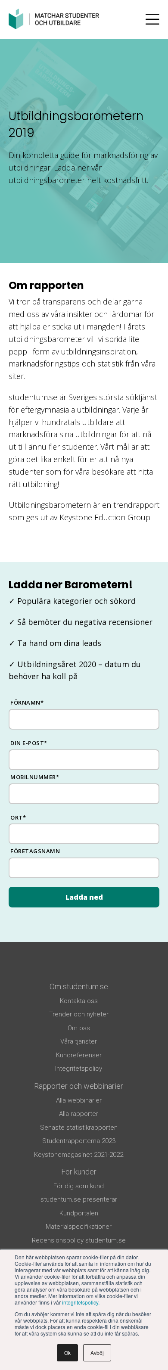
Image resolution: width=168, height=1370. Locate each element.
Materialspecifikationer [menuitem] (79, 1226)
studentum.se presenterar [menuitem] (78, 1199)
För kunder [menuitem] (78, 1171)
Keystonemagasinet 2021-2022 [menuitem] (78, 1155)
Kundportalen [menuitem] (78, 1213)
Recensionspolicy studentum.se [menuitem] (79, 1240)
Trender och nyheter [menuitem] (79, 1014)
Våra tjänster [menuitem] (78, 1041)
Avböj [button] (97, 1352)
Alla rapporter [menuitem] (78, 1114)
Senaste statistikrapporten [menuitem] (79, 1127)
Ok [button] (67, 1352)
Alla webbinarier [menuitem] (79, 1100)
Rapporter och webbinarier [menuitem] (78, 1085)
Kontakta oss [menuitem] (79, 1001)
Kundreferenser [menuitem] (79, 1055)
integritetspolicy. (81, 1302)
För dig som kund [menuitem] (78, 1186)
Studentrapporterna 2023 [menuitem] (78, 1141)
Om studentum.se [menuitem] (79, 986)
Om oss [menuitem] (79, 1028)
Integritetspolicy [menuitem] (78, 1068)
